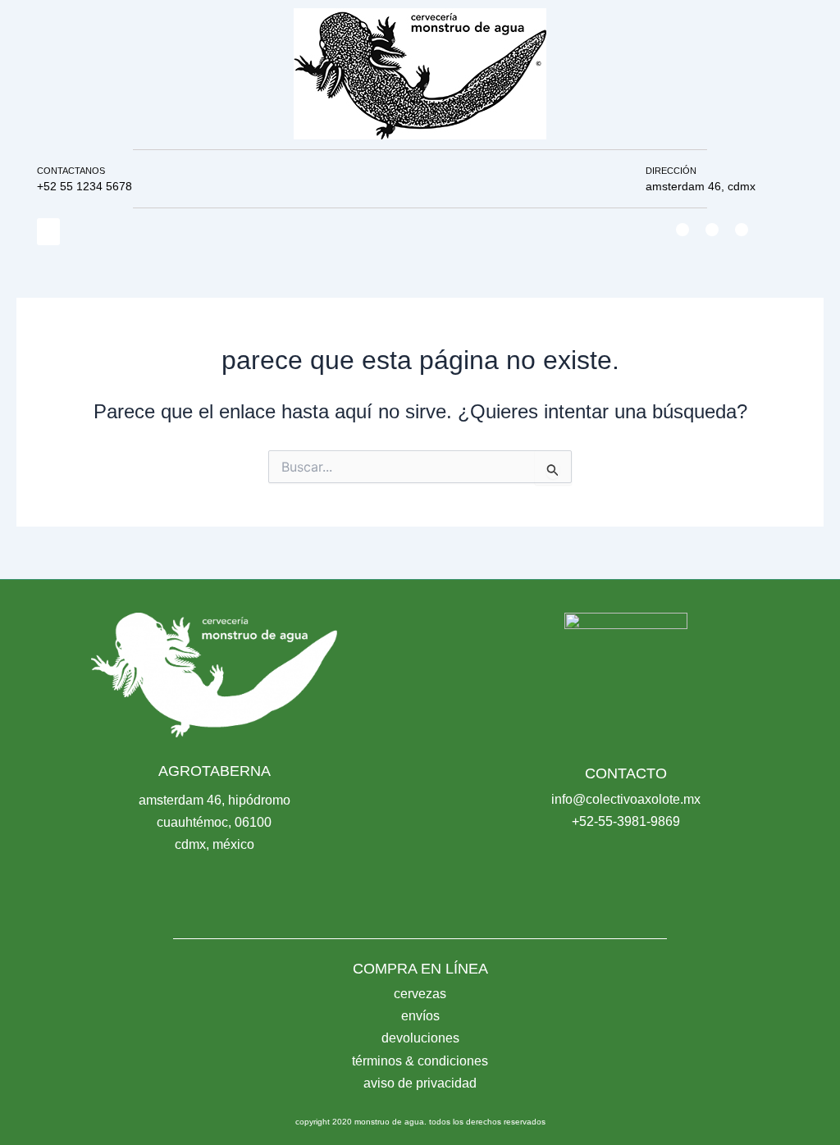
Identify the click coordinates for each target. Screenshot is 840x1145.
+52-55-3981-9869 (626, 821)
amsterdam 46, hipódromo (214, 800)
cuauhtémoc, (196, 822)
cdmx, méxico (214, 844)
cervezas (420, 994)
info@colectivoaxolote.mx (626, 799)
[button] (48, 231)
